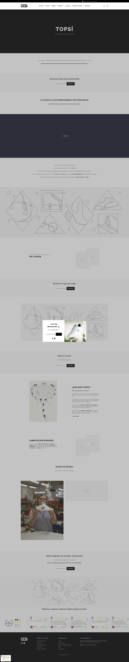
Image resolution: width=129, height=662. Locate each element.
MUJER (47, 5)
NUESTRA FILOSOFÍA (77, 5)
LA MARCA (67, 5)
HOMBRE (53, 5)
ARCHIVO (41, 5)
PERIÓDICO (87, 5)
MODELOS (60, 5)
